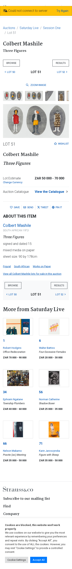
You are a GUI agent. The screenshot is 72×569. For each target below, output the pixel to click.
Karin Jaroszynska (49, 450)
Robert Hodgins (12, 347)
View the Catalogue (49, 192)
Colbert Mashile (17, 225)
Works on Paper (42, 266)
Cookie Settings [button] (16, 559)
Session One (52, 28)
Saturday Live (29, 28)
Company (11, 514)
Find (7, 506)
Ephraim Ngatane (13, 399)
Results (61, 62)
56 (41, 392)
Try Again (62, 10)
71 (41, 443)
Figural (7, 266)
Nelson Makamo (12, 450)
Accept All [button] (39, 559)
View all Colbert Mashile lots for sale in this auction (32, 273)
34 (5, 392)
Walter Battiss (47, 347)
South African (22, 266)
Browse (11, 62)
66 (5, 443)
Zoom (38, 84)
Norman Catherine (49, 399)
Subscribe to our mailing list (26, 499)
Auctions (9, 28)
